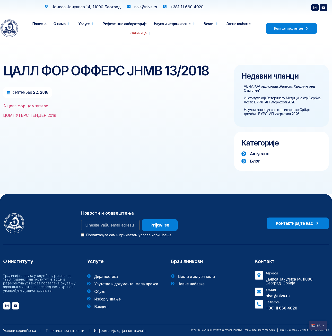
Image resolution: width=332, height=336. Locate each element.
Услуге (84, 23)
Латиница (138, 33)
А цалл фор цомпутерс (25, 105)
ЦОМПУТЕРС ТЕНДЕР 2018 (29, 115)
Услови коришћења (19, 330)
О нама (59, 23)
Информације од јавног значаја (120, 330)
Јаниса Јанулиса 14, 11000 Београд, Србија (289, 281)
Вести (208, 23)
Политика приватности (65, 330)
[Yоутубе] (323, 7)
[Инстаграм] (315, 7)
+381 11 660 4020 (281, 308)
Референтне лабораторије (125, 23)
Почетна (39, 23)
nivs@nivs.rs (278, 296)
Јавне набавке (239, 23)
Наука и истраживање (172, 23)
